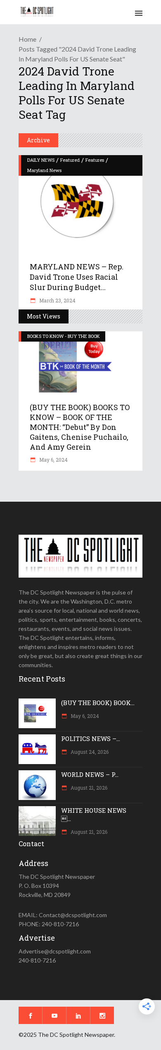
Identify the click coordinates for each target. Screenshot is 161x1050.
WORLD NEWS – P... (89, 774)
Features (94, 160)
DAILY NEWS (40, 160)
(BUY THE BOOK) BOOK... (98, 702)
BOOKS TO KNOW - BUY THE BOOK (63, 336)
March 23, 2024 (57, 300)
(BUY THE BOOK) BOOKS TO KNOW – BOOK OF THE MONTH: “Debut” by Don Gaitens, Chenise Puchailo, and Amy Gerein (80, 427)
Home (27, 39)
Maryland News (44, 170)
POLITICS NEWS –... (90, 738)
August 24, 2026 (89, 751)
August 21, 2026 (88, 787)
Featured (70, 160)
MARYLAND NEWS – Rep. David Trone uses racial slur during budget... (76, 277)
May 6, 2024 (53, 459)
